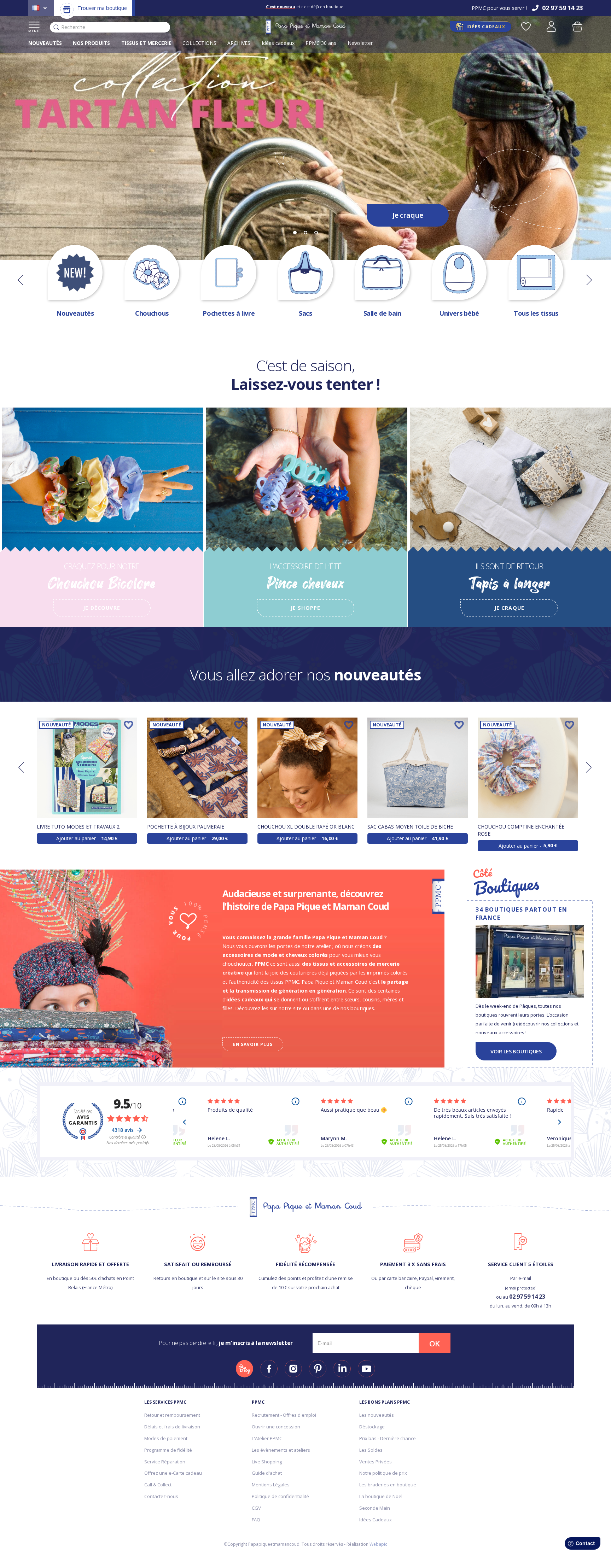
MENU (34, 31)
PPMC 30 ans (321, 43)
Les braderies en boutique (387, 1484)
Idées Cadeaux (375, 1519)
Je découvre (101, 607)
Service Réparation (164, 1461)
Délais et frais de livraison (172, 1426)
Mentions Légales (271, 1484)
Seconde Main (374, 1508)
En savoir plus (253, 1044)
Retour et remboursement (172, 1415)
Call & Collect (157, 1484)
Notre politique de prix (383, 1473)
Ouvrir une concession (276, 1426)
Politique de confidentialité (280, 1496)
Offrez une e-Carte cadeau (173, 1473)
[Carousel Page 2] (305, 232)
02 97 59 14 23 (527, 1296)
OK (434, 1343)
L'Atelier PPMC (267, 1438)
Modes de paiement (165, 1438)
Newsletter (360, 43)
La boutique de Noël (380, 1496)
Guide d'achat (267, 1473)
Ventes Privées (375, 1461)
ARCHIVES (238, 43)
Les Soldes (371, 1450)
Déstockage (372, 1426)
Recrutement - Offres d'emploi (284, 1415)
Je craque (407, 215)
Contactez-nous (161, 1496)
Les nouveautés (376, 1415)
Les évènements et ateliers (281, 1450)
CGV (256, 1508)
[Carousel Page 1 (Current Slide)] (295, 232)
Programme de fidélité (168, 1450)
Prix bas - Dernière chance (387, 1438)
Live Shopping (267, 1461)
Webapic (378, 1544)
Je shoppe (305, 607)
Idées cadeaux (278, 43)
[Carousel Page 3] (316, 232)
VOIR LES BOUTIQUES (516, 1051)
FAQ (256, 1519)
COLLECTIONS (199, 43)
